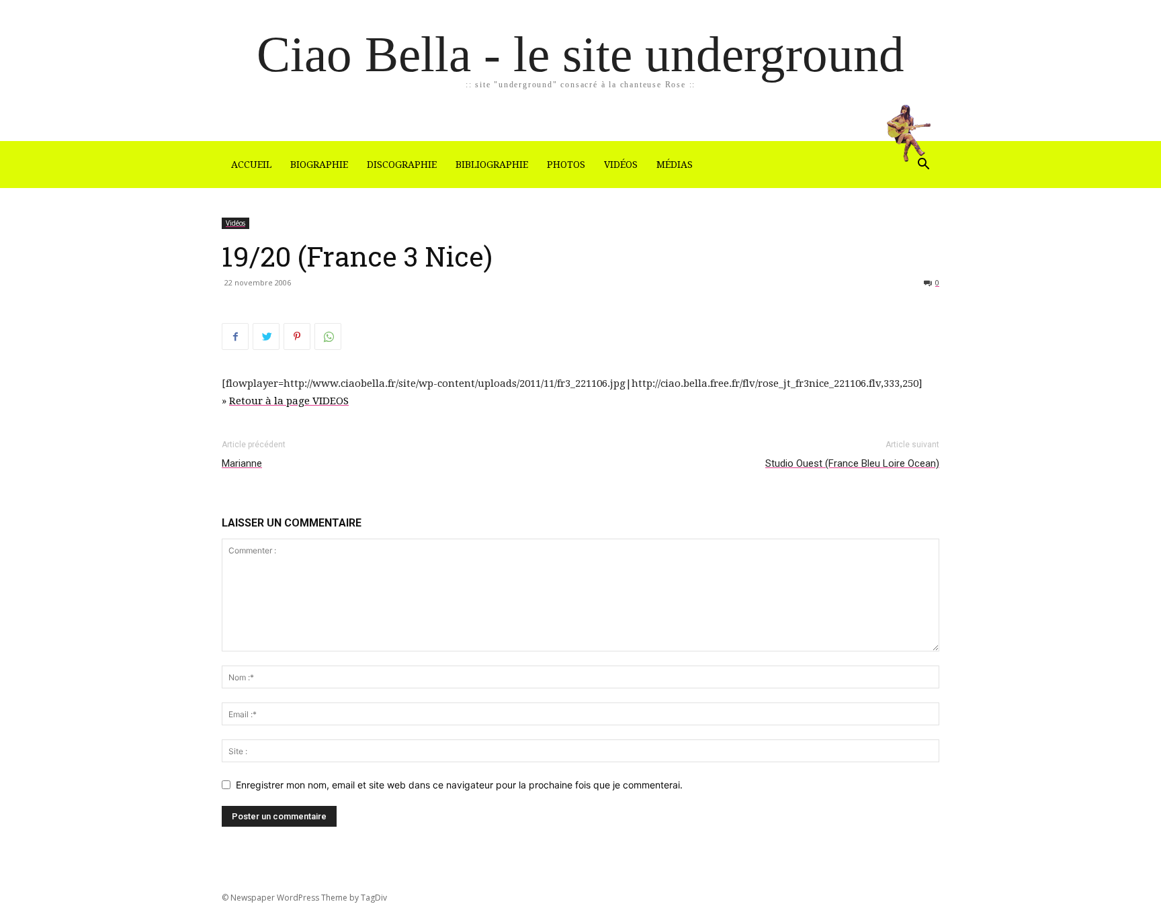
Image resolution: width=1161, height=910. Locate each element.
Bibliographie (492, 164)
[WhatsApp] (327, 336)
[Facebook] (235, 336)
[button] (923, 165)
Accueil (251, 164)
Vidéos (621, 164)
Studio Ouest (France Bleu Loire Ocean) (852, 463)
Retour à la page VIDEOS (289, 401)
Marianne (242, 463)
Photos (566, 164)
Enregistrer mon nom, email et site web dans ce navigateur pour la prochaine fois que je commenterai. (459, 784)
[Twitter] (266, 336)
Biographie (319, 164)
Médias (674, 164)
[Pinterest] (297, 336)
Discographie (402, 164)
